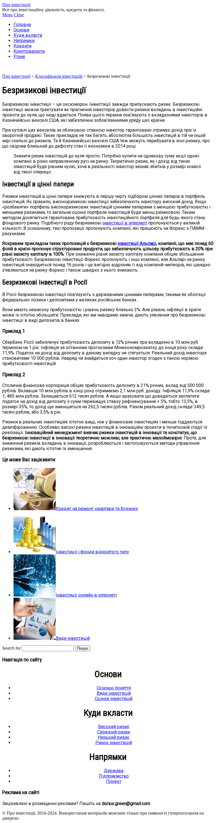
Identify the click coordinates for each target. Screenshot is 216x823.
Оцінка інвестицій (113, 698)
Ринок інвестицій (113, 742)
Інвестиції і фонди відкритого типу (92, 551)
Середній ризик (113, 732)
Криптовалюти (29, 51)
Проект (114, 781)
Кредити (23, 46)
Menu (7, 14)
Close (19, 14)
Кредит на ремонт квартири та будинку (97, 508)
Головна (22, 24)
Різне (19, 56)
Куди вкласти (28, 35)
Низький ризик (113, 737)
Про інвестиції (16, 4)
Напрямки (24, 40)
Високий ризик (113, 726)
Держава (113, 770)
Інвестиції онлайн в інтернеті (86, 595)
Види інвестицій (73, 638)
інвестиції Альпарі (137, 243)
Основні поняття (114, 688)
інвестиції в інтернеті (124, 223)
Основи (21, 30)
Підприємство (114, 776)
